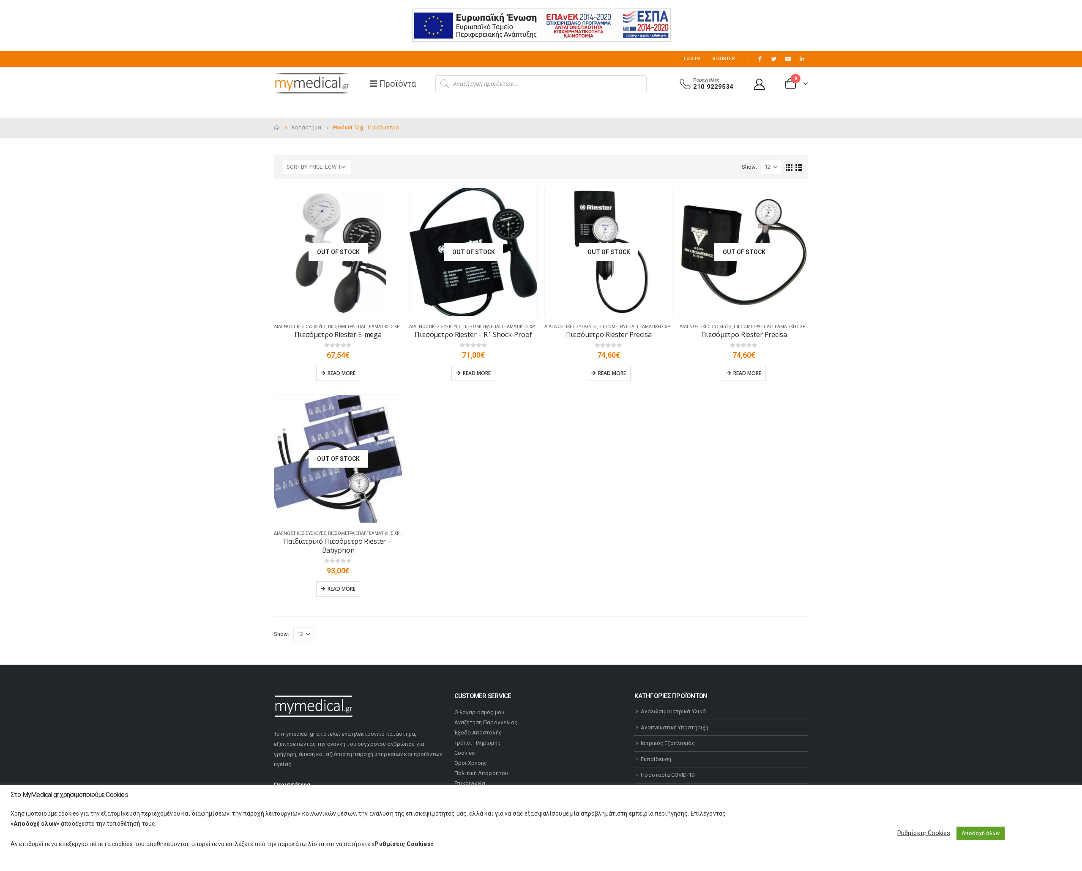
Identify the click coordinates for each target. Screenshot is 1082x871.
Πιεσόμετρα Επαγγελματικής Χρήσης (370, 326)
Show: (749, 167)
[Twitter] (774, 59)
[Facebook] (760, 59)
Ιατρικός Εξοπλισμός (667, 743)
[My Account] (759, 84)
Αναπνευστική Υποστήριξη (674, 727)
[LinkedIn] (802, 59)
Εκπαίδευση (656, 759)
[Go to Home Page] (277, 128)
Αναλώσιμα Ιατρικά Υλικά (673, 711)
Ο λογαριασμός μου (479, 712)
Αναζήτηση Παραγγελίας (485, 722)
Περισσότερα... (294, 784)
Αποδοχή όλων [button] (981, 833)
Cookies (464, 753)
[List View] (799, 167)
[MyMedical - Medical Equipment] (312, 83)
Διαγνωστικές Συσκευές (300, 326)
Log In (692, 58)
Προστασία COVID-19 (667, 775)
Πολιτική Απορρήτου (481, 773)
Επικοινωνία (470, 783)
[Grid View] (789, 167)
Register (724, 58)
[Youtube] (788, 59)
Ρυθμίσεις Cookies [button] (923, 833)
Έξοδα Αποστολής (478, 732)
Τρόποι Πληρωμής (477, 743)
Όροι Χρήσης (470, 763)
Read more (341, 373)
